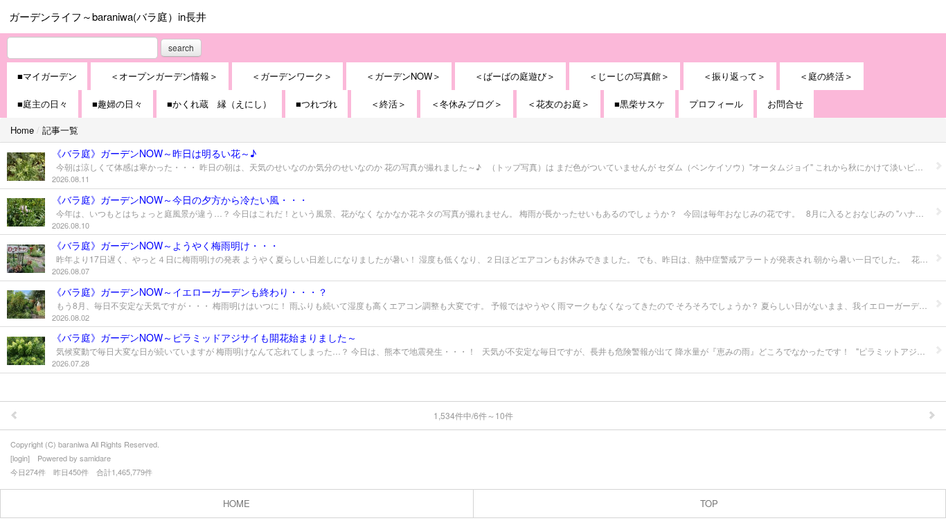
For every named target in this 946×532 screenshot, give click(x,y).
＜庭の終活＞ (821, 75)
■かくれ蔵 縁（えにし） (219, 103)
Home (22, 129)
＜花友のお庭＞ (558, 103)
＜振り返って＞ (730, 75)
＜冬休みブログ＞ (467, 103)
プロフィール (716, 103)
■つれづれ (316, 103)
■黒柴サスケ (639, 103)
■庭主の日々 (42, 103)
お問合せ (785, 103)
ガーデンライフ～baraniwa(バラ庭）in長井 (107, 16)
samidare (95, 457)
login (20, 457)
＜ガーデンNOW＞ (399, 75)
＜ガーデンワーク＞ (287, 75)
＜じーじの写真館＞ (625, 75)
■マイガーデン (47, 75)
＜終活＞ (384, 103)
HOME (236, 503)
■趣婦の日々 (117, 103)
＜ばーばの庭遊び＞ (510, 75)
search (181, 47)
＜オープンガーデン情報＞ (159, 75)
